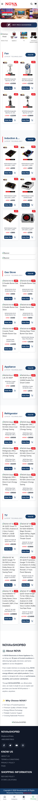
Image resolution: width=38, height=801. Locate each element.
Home (4, 799)
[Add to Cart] (15, 88)
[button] (17, 17)
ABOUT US (5, 756)
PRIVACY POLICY (8, 763)
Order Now (8, 88)
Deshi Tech (27, 793)
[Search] (31, 4)
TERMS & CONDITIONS (10, 759)
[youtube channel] (16, 745)
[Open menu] (2, 4)
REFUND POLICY (8, 776)
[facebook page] (4, 745)
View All (30, 55)
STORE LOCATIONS (9, 780)
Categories (14, 799)
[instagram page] (23, 745)
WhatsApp (33, 799)
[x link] (10, 745)
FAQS (3, 766)
